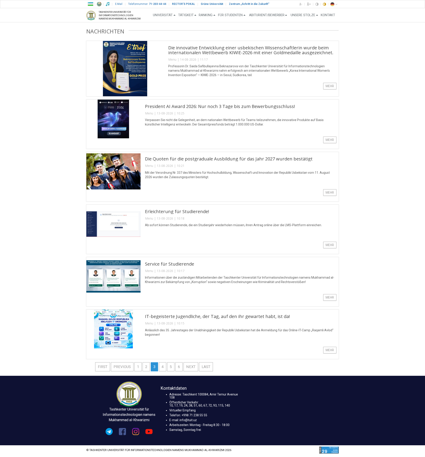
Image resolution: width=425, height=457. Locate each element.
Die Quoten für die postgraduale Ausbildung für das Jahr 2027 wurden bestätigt (229, 159)
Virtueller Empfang (182, 410)
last (206, 367)
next (190, 367)
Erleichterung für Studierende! (177, 211)
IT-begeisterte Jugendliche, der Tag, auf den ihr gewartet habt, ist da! (217, 316)
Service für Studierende (169, 264)
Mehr (330, 86)
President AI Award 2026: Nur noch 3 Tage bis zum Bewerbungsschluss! (220, 106)
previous (122, 367)
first (102, 367)
